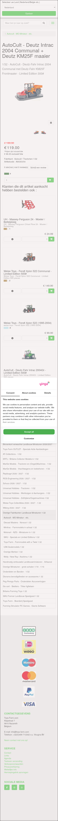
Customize (29, 438)
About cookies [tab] (29, 393)
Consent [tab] (10, 393)
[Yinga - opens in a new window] (44, 383)
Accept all (29, 432)
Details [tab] (47, 393)
